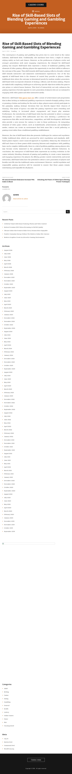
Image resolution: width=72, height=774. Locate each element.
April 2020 (7, 507)
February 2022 (9, 433)
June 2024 (7, 338)
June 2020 (7, 501)
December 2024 (9, 318)
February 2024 (9, 352)
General (6, 705)
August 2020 (8, 494)
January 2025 (8, 314)
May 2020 (7, 504)
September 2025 (9, 287)
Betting (6, 692)
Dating (6, 699)
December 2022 (9, 399)
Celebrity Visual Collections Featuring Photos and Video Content (25, 224)
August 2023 (8, 372)
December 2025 (9, 277)
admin (42, 28)
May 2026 (7, 260)
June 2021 (7, 460)
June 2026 (7, 257)
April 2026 (7, 264)
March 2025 (8, 308)
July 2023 (7, 375)
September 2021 (9, 450)
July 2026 (7, 254)
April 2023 (7, 386)
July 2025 (7, 294)
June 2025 (7, 297)
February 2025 (9, 311)
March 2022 (8, 430)
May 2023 (7, 382)
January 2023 (8, 396)
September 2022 (9, 409)
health (6, 709)
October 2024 (8, 325)
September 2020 (9, 491)
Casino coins (36, 5)
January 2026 (8, 274)
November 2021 (9, 443)
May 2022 (7, 423)
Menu (37, 11)
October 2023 (8, 365)
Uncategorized (9, 726)
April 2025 (7, 304)
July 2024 (7, 335)
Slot (5, 722)
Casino (6, 695)
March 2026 (8, 267)
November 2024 (9, 321)
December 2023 (9, 358)
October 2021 (8, 447)
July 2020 (7, 497)
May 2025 (7, 301)
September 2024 (9, 328)
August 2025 (8, 291)
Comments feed (9, 745)
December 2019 (9, 521)
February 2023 (9, 392)
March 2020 (8, 511)
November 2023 (9, 362)
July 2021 (7, 457)
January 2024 (8, 355)
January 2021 (8, 477)
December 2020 (9, 480)
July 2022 (7, 416)
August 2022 (8, 413)
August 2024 (8, 331)
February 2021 (9, 474)
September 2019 (9, 531)
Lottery (6, 712)
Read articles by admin (20, 199)
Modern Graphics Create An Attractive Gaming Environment (24, 237)
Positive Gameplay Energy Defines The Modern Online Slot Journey (26, 234)
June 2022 (7, 419)
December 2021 (9, 440)
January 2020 (8, 518)
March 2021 (8, 470)
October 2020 (8, 487)
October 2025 (8, 284)
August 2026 (8, 250)
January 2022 (8, 436)
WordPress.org (9, 749)
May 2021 (7, 463)
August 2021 (8, 453)
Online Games (8, 715)
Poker (6, 719)
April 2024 (7, 345)
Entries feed (8, 742)
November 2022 (9, 402)
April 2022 (7, 426)
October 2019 (8, 528)
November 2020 (9, 484)
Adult (6, 688)
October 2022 (8, 406)
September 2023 (9, 369)
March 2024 (8, 348)
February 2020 (9, 514)
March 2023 (8, 389)
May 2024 (7, 342)
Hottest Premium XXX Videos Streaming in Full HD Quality (23, 227)
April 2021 (7, 467)
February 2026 (9, 270)
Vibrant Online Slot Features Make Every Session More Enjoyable (26, 230)
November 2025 (9, 281)
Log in (6, 738)
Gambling (6, 189)
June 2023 (7, 379)
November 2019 (9, 524)
